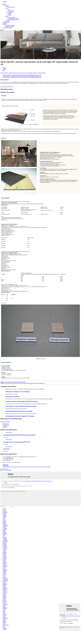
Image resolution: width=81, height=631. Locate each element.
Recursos (5, 23)
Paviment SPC (48, 466)
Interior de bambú (11, 17)
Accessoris (8, 20)
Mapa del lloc (5, 464)
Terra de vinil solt (6, 466)
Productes (5, 4)
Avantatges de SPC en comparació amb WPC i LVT (16, 442)
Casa (4, 3)
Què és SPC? (6, 449)
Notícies (4, 24)
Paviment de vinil (29, 466)
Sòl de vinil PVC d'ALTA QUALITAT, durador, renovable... (21, 406)
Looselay (10, 12)
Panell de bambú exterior (13, 19)
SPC (9, 9)
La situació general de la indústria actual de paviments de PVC (19, 435)
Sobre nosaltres (6, 21)
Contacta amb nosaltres (7, 27)
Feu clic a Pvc (11, 10)
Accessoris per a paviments (12, 396)
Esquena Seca (11, 11)
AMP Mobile (5, 465)
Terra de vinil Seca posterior (38, 466)
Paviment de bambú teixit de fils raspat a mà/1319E (15, 382)
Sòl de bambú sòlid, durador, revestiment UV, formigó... (20, 416)
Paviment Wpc (22, 466)
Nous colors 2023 (11, 7)
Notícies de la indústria (10, 25)
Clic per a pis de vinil (15, 466)
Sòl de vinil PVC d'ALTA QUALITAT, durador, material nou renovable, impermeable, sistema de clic (24, 383)
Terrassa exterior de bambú (13, 18)
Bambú (7, 16)
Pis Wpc (9, 13)
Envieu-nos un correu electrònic (7, 86)
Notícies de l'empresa (10, 26)
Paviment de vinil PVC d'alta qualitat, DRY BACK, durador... (22, 401)
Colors (9, 15)
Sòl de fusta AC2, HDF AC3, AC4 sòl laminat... (18, 391)
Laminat (7, 6)
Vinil (7, 8)
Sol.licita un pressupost (5, 421)
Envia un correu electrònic (6, 470)
